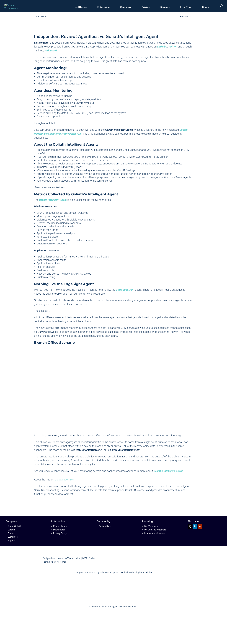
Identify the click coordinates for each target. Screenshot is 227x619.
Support (165, 7)
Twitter (172, 46)
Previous (42, 16)
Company (125, 7)
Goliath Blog (105, 526)
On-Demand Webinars (155, 529)
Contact (11, 533)
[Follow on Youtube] (200, 526)
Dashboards (59, 529)
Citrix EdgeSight (125, 289)
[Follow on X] (190, 526)
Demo (205, 7)
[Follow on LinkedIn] (195, 526)
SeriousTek (50, 50)
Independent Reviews (154, 533)
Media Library (60, 526)
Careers (11, 529)
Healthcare (80, 7)
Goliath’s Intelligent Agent (168, 471)
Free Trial (186, 7)
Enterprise (103, 7)
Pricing (146, 7)
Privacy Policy (60, 533)
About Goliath (14, 526)
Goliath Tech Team (65, 479)
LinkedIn (162, 46)
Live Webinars (151, 526)
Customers (13, 536)
